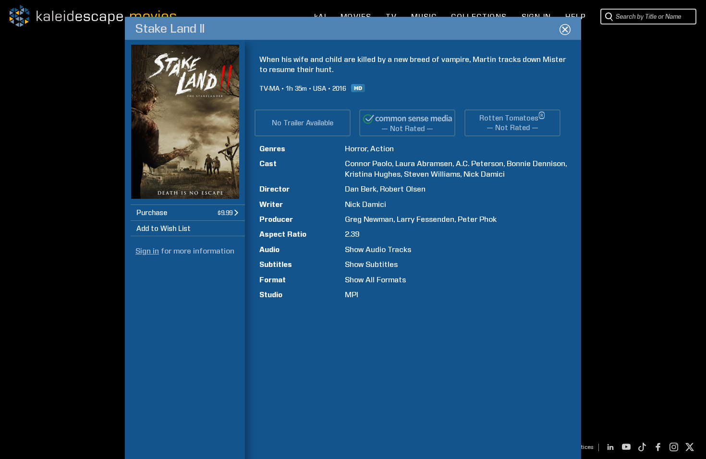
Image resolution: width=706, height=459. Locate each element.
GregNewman (369, 219)
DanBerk (361, 188)
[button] (188, 212)
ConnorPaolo (368, 163)
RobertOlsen (403, 188)
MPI (351, 294)
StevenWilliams (432, 174)
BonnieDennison (536, 163)
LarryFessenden (425, 219)
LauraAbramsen (423, 163)
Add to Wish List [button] (163, 228)
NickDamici (484, 174)
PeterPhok (477, 219)
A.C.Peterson (479, 163)
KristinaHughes (373, 174)
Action (382, 148)
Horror (356, 148)
